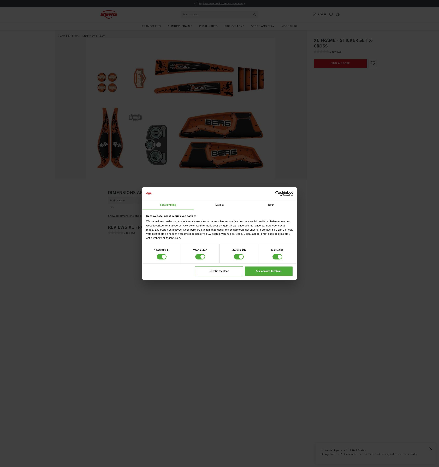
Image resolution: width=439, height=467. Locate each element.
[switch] (200, 257)
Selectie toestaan (219, 271)
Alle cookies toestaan (268, 271)
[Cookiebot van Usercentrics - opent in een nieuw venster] (278, 193)
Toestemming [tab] (168, 204)
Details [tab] (219, 204)
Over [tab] (271, 204)
